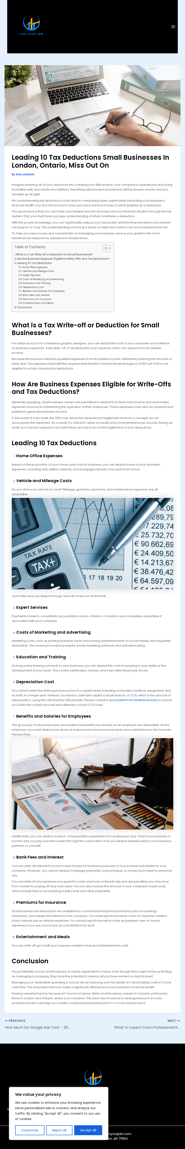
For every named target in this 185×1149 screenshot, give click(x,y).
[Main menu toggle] (173, 26)
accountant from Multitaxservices (133, 700)
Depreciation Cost (33, 287)
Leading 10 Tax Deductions (34, 263)
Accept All (88, 1130)
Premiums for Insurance (37, 299)
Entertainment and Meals (38, 303)
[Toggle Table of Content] (104, 248)
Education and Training (37, 283)
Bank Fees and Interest (36, 295)
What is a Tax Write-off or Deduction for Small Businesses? (54, 254)
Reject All (59, 1130)
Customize (29, 1130)
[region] (58, 1113)
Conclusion (24, 307)
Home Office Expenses (35, 267)
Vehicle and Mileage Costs (38, 271)
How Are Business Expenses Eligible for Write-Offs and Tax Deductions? (63, 259)
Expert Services (32, 275)
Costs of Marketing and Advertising (43, 279)
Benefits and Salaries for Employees (44, 291)
